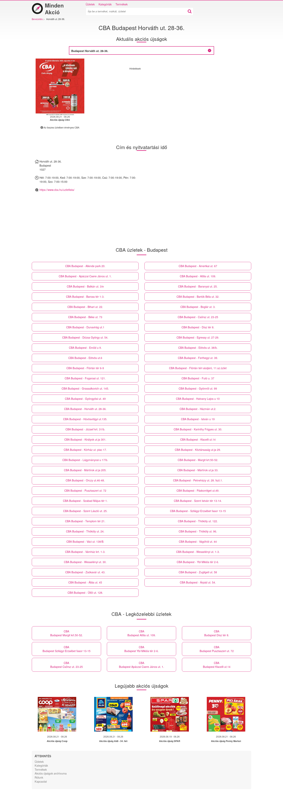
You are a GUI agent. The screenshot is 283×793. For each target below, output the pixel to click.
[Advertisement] (161, 97)
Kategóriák (105, 4)
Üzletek (90, 4)
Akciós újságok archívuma (51, 773)
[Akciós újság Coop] (57, 714)
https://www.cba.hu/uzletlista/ (57, 190)
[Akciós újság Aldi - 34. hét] (113, 714)
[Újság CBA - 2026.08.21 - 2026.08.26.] (60, 87)
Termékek (122, 4)
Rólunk (39, 777)
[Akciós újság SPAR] (169, 714)
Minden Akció (54, 8)
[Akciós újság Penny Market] (226, 714)
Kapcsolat (41, 781)
